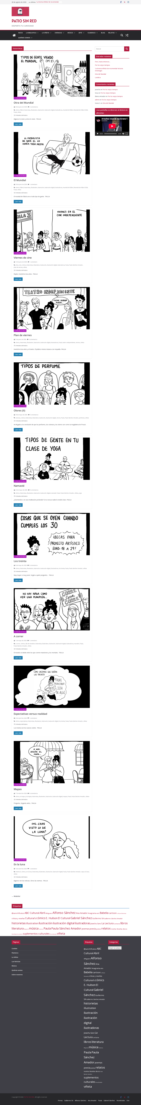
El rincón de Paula (20, 98)
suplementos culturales (36, 933)
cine (20, 265)
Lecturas (117, 924)
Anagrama (92, 913)
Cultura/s (30, 918)
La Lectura (108, 923)
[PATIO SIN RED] (14, 35)
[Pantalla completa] (127, 134)
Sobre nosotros (17, 975)
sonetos (20, 934)
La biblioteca (31, 33)
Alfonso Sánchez (64, 913)
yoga (80, 493)
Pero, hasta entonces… (102, 62)
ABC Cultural (32, 913)
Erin (128, 1100)
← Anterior (16, 896)
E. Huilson (52, 918)
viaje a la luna (85, 872)
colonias (17, 418)
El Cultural (64, 918)
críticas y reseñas (18, 918)
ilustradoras (58, 110)
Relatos (111, 33)
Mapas (18, 789)
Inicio (20, 33)
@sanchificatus (18, 913)
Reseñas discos (122, 929)
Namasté (19, 485)
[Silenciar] (123, 134)
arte (98, 913)
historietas (27, 110)
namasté (53, 493)
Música (70, 33)
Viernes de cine (23, 257)
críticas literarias (121, 913)
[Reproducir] (98, 134)
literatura (18, 928)
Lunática (98, 77)
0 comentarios (33, 339)
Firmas (60, 1100)
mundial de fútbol (68, 110)
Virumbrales (53, 934)
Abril (42, 913)
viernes (78, 342)
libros (124, 923)
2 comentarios (33, 107)
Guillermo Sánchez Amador (113, 918)
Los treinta (20, 561)
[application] (112, 126)
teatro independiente (69, 342)
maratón (76, 644)
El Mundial (20, 180)
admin (97, 100)
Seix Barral (15, 934)
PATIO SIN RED (24, 20)
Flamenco (91, 33)
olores (58, 418)
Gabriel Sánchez (81, 918)
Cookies (14, 948)
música (34, 928)
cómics (17, 110)
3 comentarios (34, 415)
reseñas (113, 929)
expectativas (23, 721)
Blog (103, 33)
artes (16, 265)
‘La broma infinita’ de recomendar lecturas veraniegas (47, 3)
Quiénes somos (24, 38)
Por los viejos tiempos (102, 65)
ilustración (41, 110)
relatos (106, 928)
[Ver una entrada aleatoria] (126, 35)
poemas (85, 928)
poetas (98, 929)
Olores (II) (19, 410)
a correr (17, 644)
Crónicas (58, 33)
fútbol (22, 110)
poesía (92, 928)
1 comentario (33, 184)
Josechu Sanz (95, 923)
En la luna (19, 864)
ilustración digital (50, 110)
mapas (65, 796)
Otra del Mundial (24, 102)
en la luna (29, 872)
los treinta (62, 568)
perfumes (82, 418)
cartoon (113, 913)
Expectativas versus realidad (30, 713)
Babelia (104, 913)
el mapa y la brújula (26, 796)
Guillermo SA (98, 918)
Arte (80, 33)
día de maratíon (30, 644)
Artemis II (18, 872)
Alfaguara (49, 913)
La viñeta (45, 33)
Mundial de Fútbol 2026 (81, 110)
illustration (34, 110)
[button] (37, 32)
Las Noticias (16, 961)
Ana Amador (82, 913)
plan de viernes (18, 267)
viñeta (19, 112)
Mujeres (26, 929)
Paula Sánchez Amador (76, 265)
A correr (18, 636)
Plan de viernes (23, 335)
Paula (15, 112)
